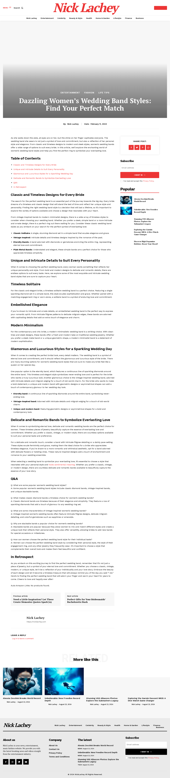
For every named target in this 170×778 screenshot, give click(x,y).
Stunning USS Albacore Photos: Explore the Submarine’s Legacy (144, 221)
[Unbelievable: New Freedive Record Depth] (126, 211)
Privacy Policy (148, 181)
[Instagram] (12, 762)
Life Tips (103, 93)
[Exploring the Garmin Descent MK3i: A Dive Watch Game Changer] (126, 232)
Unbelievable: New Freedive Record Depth (97, 752)
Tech (80, 765)
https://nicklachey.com (36, 622)
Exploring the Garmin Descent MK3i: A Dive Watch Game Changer (146, 232)
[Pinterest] (142, 147)
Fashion (89, 93)
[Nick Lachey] (17, 619)
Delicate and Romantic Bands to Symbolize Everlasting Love (42, 178)
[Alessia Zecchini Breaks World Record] (126, 200)
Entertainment (70, 93)
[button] (19, 7)
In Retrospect (19, 187)
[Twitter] (136, 147)
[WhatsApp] (148, 147)
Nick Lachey (73, 124)
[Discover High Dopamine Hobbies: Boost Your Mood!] (126, 243)
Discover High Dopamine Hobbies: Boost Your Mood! (146, 242)
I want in (138, 175)
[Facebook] (131, 147)
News (80, 748)
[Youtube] (26, 762)
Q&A (15, 182)
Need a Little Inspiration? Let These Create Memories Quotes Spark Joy (33, 601)
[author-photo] (4, 701)
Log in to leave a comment (23, 638)
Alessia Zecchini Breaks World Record (144, 200)
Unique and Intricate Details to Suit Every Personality (38, 169)
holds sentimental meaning (62, 464)
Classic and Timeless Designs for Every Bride (34, 165)
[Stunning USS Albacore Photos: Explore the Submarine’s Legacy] (126, 221)
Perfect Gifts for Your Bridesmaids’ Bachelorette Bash (86, 601)
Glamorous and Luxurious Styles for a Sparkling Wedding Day (43, 173)
